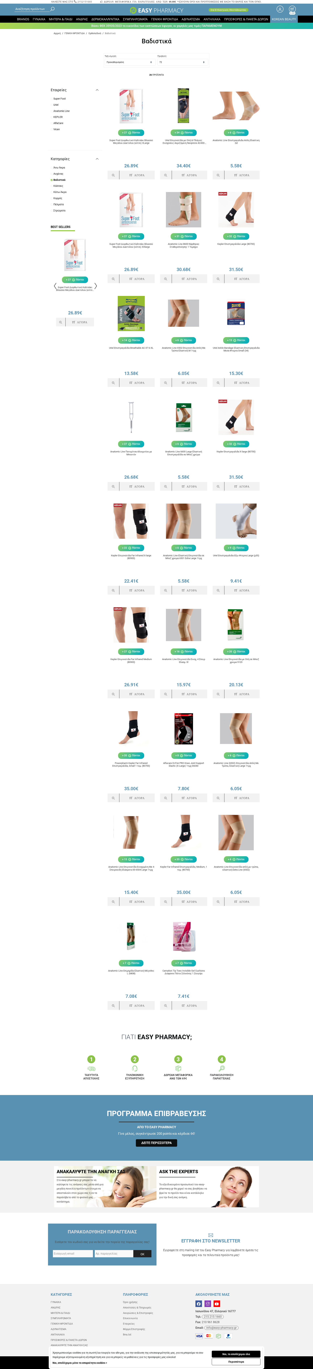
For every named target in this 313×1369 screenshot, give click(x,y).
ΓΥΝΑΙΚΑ (39, 19)
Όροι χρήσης (130, 1302)
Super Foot (59, 98)
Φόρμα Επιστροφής (134, 1329)
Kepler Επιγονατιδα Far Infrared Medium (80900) (131, 660)
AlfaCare (58, 123)
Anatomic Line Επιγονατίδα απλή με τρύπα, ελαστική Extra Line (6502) (236, 868)
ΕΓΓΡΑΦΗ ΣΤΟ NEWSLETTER (210, 1247)
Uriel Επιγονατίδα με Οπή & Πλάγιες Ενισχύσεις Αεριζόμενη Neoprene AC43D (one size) (184, 142)
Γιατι (156, 1037)
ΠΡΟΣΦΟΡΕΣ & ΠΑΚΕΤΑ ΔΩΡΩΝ (246, 19)
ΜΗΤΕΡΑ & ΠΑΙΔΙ (60, 19)
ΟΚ (142, 1254)
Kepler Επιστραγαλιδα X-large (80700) (236, 451)
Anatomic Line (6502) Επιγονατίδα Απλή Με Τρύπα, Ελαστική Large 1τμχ (236, 764)
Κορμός (57, 198)
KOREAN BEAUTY (284, 19)
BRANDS (23, 19)
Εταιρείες (129, 1323)
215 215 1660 (213, 1316)
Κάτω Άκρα (59, 192)
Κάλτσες (58, 185)
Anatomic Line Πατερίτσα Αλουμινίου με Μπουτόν (131, 453)
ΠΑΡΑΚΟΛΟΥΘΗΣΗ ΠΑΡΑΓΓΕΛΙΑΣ (102, 1231)
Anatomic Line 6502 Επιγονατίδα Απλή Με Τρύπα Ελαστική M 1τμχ (183, 349)
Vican (56, 129)
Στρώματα (59, 210)
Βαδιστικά (59, 179)
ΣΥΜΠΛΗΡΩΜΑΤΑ (135, 19)
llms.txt (127, 1334)
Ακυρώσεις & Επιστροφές (138, 1313)
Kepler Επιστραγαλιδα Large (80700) (236, 244)
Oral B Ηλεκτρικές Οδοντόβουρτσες (228, 10)
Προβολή (161, 56)
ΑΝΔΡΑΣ (82, 19)
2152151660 (84, 1)
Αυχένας (58, 173)
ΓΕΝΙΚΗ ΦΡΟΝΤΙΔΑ (164, 19)
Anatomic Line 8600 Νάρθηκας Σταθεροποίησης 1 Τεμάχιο (183, 245)
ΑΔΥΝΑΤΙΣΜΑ (191, 19)
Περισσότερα (236, 1361)
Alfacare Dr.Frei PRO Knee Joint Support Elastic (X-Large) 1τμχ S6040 (183, 764)
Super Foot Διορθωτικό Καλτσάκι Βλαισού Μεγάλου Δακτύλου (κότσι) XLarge (75, 289)
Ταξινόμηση (110, 56)
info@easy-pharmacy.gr (221, 1327)
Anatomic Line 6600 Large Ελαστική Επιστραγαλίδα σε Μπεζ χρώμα (183, 453)
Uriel (55, 104)
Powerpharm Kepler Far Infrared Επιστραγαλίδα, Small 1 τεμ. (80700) (131, 764)
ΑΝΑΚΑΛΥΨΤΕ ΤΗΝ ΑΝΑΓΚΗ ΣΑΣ (69, 1345)
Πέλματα (58, 204)
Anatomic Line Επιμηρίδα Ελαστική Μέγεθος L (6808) (131, 972)
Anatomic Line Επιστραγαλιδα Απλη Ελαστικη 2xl (236, 142)
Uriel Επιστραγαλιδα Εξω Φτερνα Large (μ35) (236, 555)
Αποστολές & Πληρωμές (137, 1307)
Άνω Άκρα (59, 167)
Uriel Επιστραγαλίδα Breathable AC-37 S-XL (131, 348)
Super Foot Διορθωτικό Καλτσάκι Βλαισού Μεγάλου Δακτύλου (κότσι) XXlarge (131, 245)
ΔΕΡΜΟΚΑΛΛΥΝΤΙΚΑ (105, 19)
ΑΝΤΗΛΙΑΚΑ (212, 19)
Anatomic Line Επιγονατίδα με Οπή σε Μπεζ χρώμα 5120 (236, 660)
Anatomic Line (61, 111)
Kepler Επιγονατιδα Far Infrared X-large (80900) (131, 557)
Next (95, 286)
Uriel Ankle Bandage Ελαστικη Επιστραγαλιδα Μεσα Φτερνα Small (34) (236, 349)
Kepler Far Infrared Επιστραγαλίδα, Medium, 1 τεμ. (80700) (183, 868)
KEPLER (58, 117)
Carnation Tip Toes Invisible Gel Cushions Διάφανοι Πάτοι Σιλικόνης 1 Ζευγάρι (183, 972)
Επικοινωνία (130, 1318)
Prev (55, 286)
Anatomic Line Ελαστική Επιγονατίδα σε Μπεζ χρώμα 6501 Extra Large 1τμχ (183, 557)
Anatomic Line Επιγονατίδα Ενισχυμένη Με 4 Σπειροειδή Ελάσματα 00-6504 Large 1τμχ (131, 868)
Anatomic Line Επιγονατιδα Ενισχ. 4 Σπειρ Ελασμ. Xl (183, 660)
